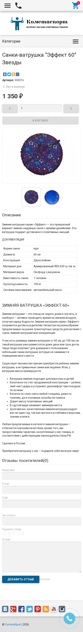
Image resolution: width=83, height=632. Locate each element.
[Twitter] (9, 74)
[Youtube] (55, 609)
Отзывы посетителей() (25, 460)
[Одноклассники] (13, 74)
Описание (11, 215)
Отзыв (6, 539)
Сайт (5, 497)
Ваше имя (8, 470)
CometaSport (13, 624)
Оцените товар (11, 529)
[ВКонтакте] (5, 74)
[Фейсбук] (22, 609)
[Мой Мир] (17, 74)
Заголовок (8, 515)
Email (5, 483)
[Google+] (14, 609)
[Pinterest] (39, 609)
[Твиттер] (30, 609)
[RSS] (47, 609)
